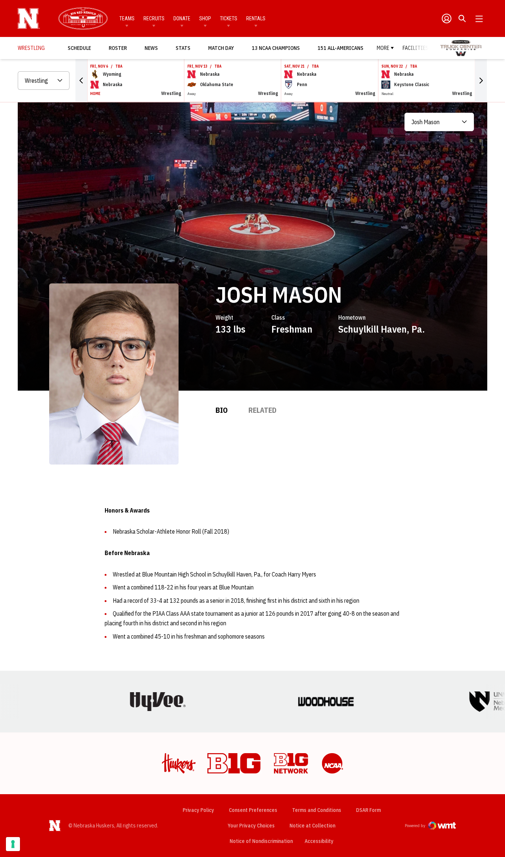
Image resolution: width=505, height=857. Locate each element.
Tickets (228, 18)
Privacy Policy (198, 810)
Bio (222, 410)
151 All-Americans (340, 48)
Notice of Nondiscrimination (261, 841)
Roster (118, 48)
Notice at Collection (312, 825)
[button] (81, 80)
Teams (127, 18)
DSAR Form (368, 810)
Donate (181, 18)
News (151, 48)
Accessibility (319, 840)
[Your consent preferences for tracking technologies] (13, 844)
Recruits (154, 18)
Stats (183, 48)
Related (262, 410)
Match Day (223, 47)
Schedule (79, 48)
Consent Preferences (253, 810)
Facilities (415, 48)
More (383, 48)
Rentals (255, 18)
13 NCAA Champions (276, 48)
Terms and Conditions (316, 810)
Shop (205, 18)
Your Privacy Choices (251, 825)
